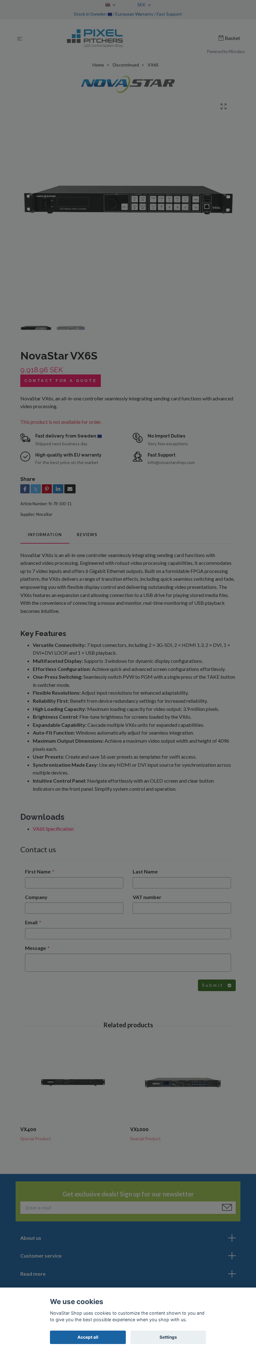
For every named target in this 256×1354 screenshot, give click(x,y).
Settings (168, 1337)
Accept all (87, 1337)
